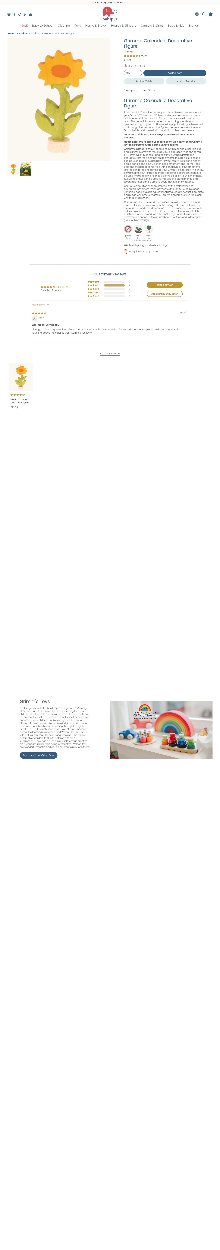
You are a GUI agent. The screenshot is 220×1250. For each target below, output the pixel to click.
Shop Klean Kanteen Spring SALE (110, 2)
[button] (24, 26)
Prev (7, 100)
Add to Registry (186, 81)
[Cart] (210, 14)
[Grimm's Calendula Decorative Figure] (21, 377)
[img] (39, 313)
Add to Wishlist (144, 81)
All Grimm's (23, 33)
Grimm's (128, 51)
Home (10, 33)
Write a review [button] (165, 284)
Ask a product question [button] (164, 293)
